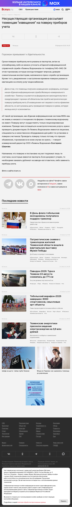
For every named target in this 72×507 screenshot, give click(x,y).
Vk (48, 187)
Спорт (4, 431)
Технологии (5, 433)
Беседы (38, 423)
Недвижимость (41, 426)
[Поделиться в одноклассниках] (36, 36)
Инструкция (6, 436)
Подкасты (56, 428)
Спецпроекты (23, 445)
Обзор (55, 426)
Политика (5, 428)
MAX (39, 190)
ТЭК (20, 436)
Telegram (52, 184)
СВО (20, 9)
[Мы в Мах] (57, 9)
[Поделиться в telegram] (58, 36)
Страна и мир (40, 433)
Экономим (56, 423)
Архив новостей (7, 445)
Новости (10, 14)
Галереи (21, 443)
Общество (17, 14)
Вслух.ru (7, 9)
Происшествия (31, 9)
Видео (4, 443)
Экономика (56, 431)
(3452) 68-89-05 (43, 466)
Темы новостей (58, 443)
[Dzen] (49, 454)
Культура (22, 428)
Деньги (38, 428)
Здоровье (56, 433)
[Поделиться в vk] (13, 36)
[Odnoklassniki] (22, 454)
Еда (54, 436)
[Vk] (8, 454)
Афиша (38, 431)
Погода (38, 436)
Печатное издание (42, 445)
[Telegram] (36, 454)
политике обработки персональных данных (31, 502)
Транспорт (5, 426)
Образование (23, 431)
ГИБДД (55, 445)
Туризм (21, 433)
